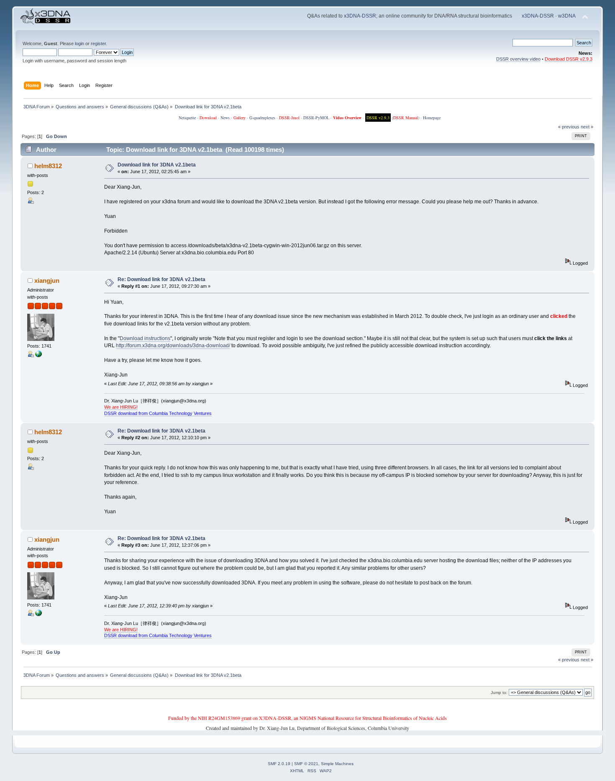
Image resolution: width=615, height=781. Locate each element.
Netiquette (187, 117)
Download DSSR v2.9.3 (568, 58)
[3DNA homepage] (38, 355)
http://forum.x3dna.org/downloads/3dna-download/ (173, 345)
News (225, 117)
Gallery (239, 117)
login (79, 43)
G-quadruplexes (262, 117)
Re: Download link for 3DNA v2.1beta (161, 279)
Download (208, 117)
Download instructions (145, 338)
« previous (568, 126)
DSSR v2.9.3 (378, 117)
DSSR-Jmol (289, 117)
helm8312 (48, 165)
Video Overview (347, 117)
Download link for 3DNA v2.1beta (157, 165)
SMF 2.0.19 (279, 763)
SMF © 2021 (306, 763)
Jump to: (499, 692)
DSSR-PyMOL (316, 117)
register (98, 43)
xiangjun (46, 280)
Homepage (432, 117)
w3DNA (567, 16)
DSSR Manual (405, 117)
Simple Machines (337, 763)
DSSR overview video (518, 58)
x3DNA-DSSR (360, 16)
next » (587, 126)
